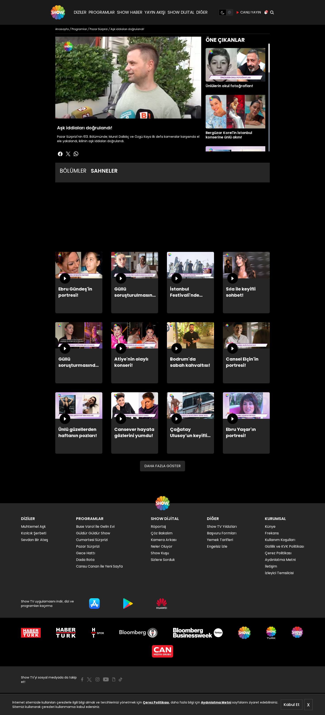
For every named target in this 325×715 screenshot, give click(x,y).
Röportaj (158, 526)
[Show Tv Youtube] (106, 679)
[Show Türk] (271, 633)
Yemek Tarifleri (220, 539)
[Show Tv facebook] (60, 154)
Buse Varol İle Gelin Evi (95, 526)
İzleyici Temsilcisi (279, 572)
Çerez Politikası (156, 702)
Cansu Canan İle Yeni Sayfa (99, 566)
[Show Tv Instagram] (97, 679)
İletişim (271, 566)
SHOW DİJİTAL (181, 12)
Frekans (272, 533)
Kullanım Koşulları (280, 539)
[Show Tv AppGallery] (161, 603)
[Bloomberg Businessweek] (197, 633)
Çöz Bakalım (161, 533)
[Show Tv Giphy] (113, 679)
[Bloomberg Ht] (138, 633)
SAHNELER (104, 170)
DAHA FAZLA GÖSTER (162, 465)
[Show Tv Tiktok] (120, 679)
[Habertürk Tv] (66, 633)
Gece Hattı (85, 553)
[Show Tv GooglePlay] (128, 603)
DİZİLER (80, 12)
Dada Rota (85, 559)
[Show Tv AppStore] (94, 603)
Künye (270, 526)
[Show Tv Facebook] (82, 679)
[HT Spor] (97, 633)
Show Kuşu (160, 553)
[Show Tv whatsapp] (76, 154)
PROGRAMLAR (102, 12)
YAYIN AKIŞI (155, 12)
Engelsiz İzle (217, 546)
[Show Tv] (58, 12)
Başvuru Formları (221, 533)
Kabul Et (292, 704)
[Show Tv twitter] (68, 154)
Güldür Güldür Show (93, 533)
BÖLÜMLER (73, 170)
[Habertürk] (31, 633)
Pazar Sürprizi (87, 546)
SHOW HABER (129, 12)
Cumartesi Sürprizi (92, 539)
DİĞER (202, 12)
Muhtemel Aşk (33, 526)
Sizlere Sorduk (163, 559)
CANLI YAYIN (250, 12)
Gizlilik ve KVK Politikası (284, 546)
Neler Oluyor (161, 546)
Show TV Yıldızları (222, 526)
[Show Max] (298, 633)
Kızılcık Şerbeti (33, 533)
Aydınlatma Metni (216, 702)
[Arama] (272, 12)
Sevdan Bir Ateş (34, 539)
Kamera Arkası (163, 539)
